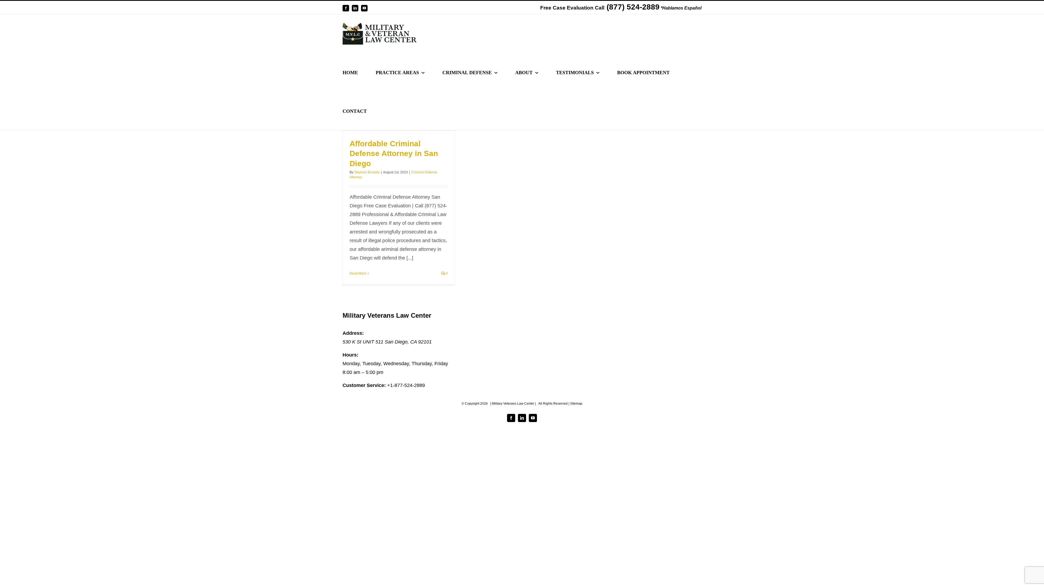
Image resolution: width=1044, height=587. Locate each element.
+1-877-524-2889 (406, 385)
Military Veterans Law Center (387, 315)
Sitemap (576, 403)
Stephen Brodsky (367, 172)
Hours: (350, 355)
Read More (358, 273)
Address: (353, 333)
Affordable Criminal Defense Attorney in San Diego (394, 153)
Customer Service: (364, 385)
